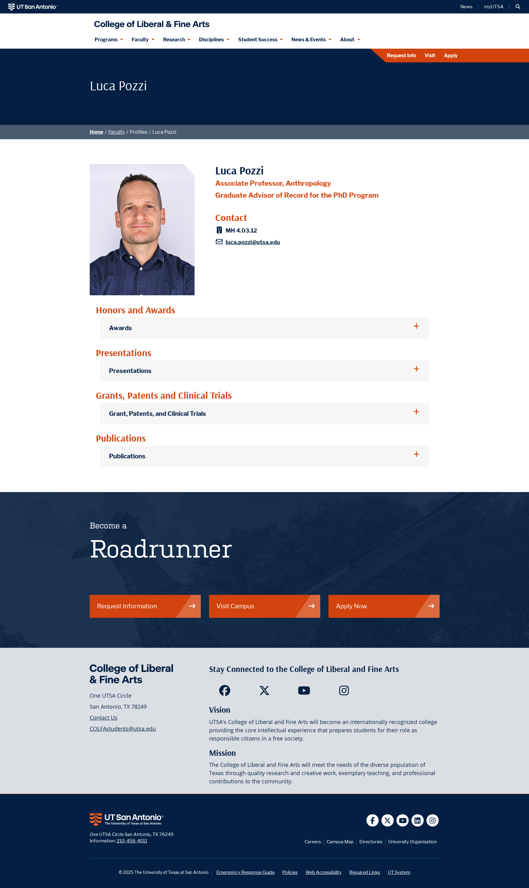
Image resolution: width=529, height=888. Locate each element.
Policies (290, 872)
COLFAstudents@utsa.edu (123, 728)
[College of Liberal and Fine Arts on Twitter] (264, 692)
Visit (430, 55)
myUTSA (494, 6)
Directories (370, 841)
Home (96, 132)
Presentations (130, 371)
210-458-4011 (132, 840)
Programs (106, 40)
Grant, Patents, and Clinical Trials (157, 413)
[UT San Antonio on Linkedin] (417, 820)
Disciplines (211, 40)
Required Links (364, 872)
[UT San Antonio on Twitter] (387, 820)
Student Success (257, 40)
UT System (399, 872)
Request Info (401, 55)
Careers (313, 841)
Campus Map (340, 841)
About (347, 40)
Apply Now (351, 606)
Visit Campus (235, 606)
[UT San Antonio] (33, 7)
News (466, 6)
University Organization (412, 841)
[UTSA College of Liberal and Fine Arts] (150, 22)
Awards (120, 328)
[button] (518, 6)
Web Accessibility (324, 872)
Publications (127, 456)
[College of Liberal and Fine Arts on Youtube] (304, 692)
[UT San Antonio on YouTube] (402, 820)
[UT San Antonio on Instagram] (432, 820)
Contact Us (104, 717)
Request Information (127, 606)
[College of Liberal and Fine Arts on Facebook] (224, 692)
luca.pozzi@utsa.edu (253, 242)
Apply (451, 55)
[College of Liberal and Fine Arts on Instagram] (344, 692)
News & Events (308, 40)
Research (174, 40)
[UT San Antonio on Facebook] (372, 820)
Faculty (140, 40)
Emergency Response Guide (245, 872)
